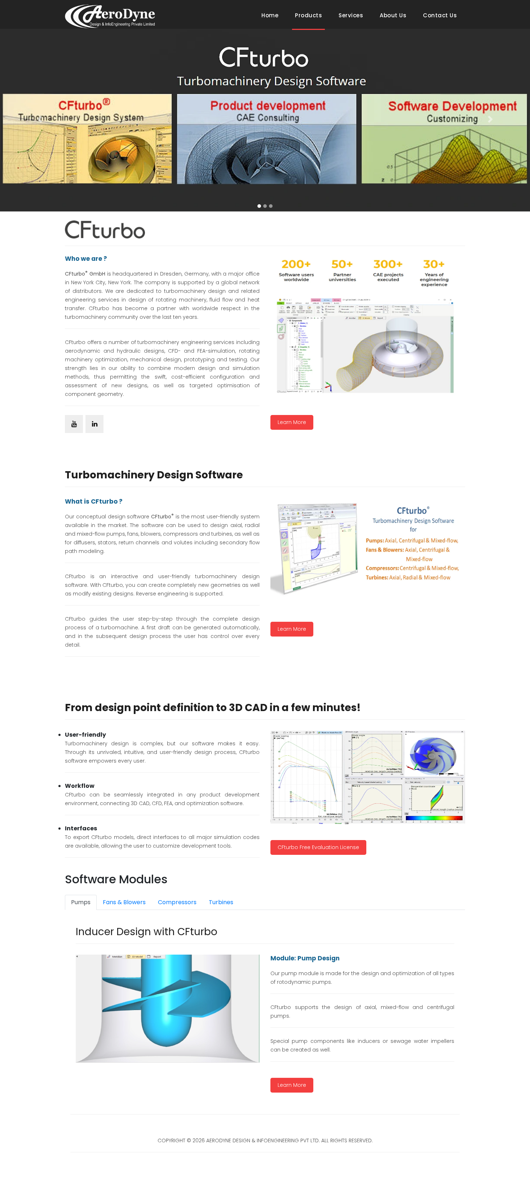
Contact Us (440, 15)
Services (351, 15)
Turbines (221, 902)
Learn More (292, 422)
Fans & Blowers (124, 902)
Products (308, 15)
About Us (393, 15)
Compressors (177, 902)
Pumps (80, 902)
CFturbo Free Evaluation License (318, 847)
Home (271, 15)
